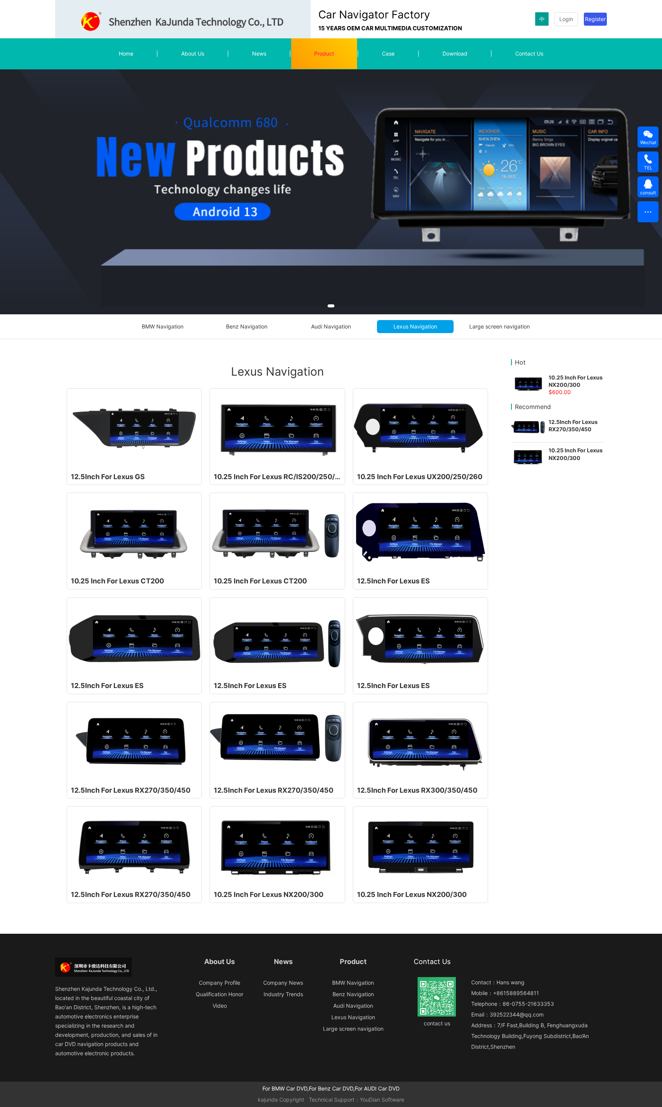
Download (454, 53)
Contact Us (529, 53)
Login (566, 19)
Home (126, 53)
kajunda (268, 1099)
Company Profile (219, 982)
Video (220, 1005)
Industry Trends (283, 994)
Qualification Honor (219, 994)
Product (324, 53)
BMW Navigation (163, 326)
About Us (192, 53)
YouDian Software (382, 1099)
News (259, 53)
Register (595, 19)
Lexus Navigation (415, 326)
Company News (283, 982)
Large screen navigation (499, 326)
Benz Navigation (246, 326)
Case (388, 53)
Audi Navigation (331, 326)
